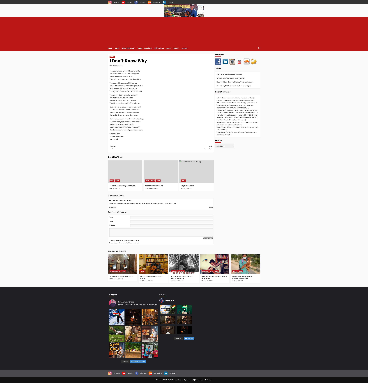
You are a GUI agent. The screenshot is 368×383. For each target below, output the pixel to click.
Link (110, 207)
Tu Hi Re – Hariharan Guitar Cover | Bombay (231, 78)
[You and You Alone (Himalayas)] (125, 171)
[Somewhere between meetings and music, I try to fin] (150, 317)
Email (111, 221)
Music (117, 48)
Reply (211, 207)
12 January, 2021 (176, 281)
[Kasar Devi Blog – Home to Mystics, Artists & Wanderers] (184, 264)
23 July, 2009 (185, 188)
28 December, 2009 (151, 188)
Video (140, 48)
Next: (208, 147)
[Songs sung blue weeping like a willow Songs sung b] (150, 334)
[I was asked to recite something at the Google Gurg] (116, 317)
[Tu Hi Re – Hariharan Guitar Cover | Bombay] (153, 264)
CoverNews (199, 380)
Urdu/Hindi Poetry (128, 48)
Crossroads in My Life (154, 185)
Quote (114, 207)
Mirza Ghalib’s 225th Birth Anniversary (229, 74)
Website (112, 225)
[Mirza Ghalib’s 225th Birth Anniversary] (122, 264)
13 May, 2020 (237, 281)
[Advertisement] (184, 31)
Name (111, 217)
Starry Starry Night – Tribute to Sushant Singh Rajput (234, 86)
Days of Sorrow (187, 185)
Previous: (113, 147)
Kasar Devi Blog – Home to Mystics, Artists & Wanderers (235, 82)
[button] (259, 48)
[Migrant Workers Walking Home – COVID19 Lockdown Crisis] (245, 264)
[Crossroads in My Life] (161, 171)
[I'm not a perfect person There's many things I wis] (133, 317)
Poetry (168, 48)
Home (110, 48)
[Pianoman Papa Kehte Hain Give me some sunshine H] (116, 350)
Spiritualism (159, 48)
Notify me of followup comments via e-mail (125, 240)
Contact (184, 48)
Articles (176, 48)
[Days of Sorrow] (196, 171)
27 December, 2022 (115, 279)
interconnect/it (132, 243)
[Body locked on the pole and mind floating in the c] (133, 350)
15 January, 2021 (146, 281)
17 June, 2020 (206, 281)
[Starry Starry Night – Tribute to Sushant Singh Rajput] (214, 264)
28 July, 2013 (114, 188)
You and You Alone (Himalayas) (122, 185)
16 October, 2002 (115, 65)
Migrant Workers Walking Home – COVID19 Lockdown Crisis (242, 277)
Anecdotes (148, 48)
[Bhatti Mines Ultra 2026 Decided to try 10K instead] (150, 350)
